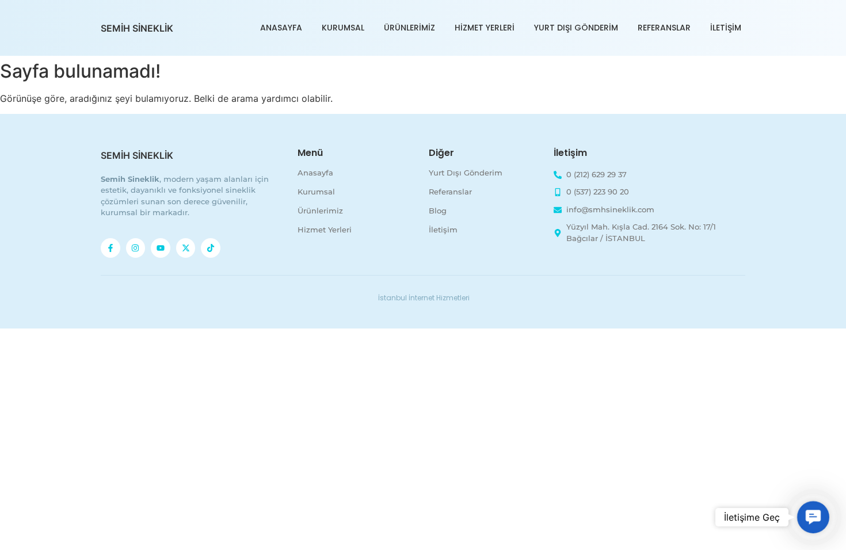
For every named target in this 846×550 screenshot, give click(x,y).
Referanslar (664, 27)
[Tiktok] (210, 248)
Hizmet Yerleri (485, 27)
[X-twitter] (186, 248)
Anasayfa (281, 27)
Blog (438, 210)
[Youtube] (160, 248)
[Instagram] (136, 248)
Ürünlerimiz (409, 27)
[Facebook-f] (110, 248)
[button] (813, 517)
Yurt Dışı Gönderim (576, 27)
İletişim (725, 27)
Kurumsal (343, 27)
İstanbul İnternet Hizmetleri (424, 298)
